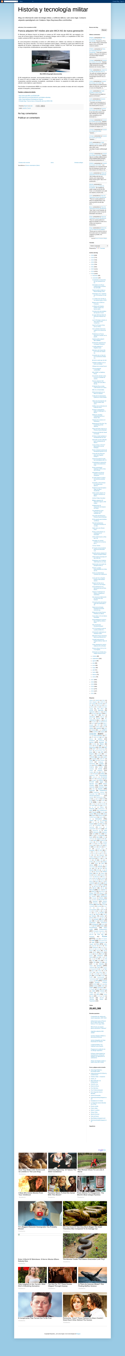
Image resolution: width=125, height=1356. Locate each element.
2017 (92, 679)
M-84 (101, 868)
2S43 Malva (100, 703)
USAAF (103, 985)
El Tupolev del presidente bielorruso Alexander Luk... (99, 549)
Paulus (98, 917)
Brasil (90, 752)
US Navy (95, 986)
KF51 (99, 852)
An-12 (90, 718)
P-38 (104, 909)
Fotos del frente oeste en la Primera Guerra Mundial (99, 429)
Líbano (96, 863)
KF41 (94, 852)
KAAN (99, 847)
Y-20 (103, 996)
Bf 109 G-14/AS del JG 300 (99, 360)
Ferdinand (104, 805)
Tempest (105, 967)
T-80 (94, 962)
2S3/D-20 (102, 702)
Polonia (102, 921)
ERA (93, 788)
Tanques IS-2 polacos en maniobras (98, 420)
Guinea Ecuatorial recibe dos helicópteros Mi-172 (99, 459)
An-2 (100, 720)
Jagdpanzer (99, 838)
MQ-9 (90, 899)
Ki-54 (102, 853)
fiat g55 (94, 807)
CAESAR (91, 757)
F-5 (106, 802)
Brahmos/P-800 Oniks (100, 750)
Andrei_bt (93, 1078)
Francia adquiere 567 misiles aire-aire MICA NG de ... (98, 382)
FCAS (98, 805)
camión (105, 757)
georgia (98, 814)
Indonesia (96, 832)
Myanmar (95, 902)
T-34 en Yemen (96, 545)
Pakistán (94, 916)
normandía (91, 906)
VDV (98, 989)
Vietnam (102, 991)
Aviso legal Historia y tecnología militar (96, 1070)
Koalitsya (91, 856)
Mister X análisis (95, 1110)
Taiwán (91, 965)
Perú (103, 919)
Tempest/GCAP (94, 969)
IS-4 (97, 835)
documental (104, 777)
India (105, 830)
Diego (91, 228)
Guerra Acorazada (95, 1095)
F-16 (90, 800)
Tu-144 (95, 973)
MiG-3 (99, 889)
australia (95, 731)
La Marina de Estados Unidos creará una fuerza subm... (98, 308)
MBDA (90, 878)
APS (98, 725)
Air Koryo (94, 713)
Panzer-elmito (94, 1106)
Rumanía (91, 936)
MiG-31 (105, 889)
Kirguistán (101, 855)
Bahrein (91, 739)
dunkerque (99, 778)
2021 (92, 266)
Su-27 (94, 952)
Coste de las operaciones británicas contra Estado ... (99, 397)
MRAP (95, 899)
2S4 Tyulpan (92, 703)
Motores (101, 898)
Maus (104, 876)
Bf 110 (103, 745)
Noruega (99, 906)
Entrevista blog (103, 787)
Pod (96, 921)
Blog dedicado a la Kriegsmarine (96, 1081)
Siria (97, 944)
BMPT (94, 748)
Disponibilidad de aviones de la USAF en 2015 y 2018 (99, 621)
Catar (90, 760)
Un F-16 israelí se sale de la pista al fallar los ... (99, 629)
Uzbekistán (100, 987)
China (96, 765)
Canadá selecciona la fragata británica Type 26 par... (99, 641)
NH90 (97, 904)
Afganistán (101, 710)
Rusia (104, 936)
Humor (102, 822)
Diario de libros (95, 1086)
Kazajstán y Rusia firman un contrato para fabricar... (98, 484)
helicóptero (98, 819)
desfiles (102, 773)
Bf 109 (96, 745)
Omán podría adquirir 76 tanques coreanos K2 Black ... (98, 494)
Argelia (91, 728)
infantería (104, 832)
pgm (90, 921)
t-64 (99, 960)
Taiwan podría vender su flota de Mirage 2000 (98, 290)
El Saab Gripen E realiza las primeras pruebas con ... (98, 479)
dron (93, 778)
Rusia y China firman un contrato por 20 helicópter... (98, 533)
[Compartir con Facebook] (42, 106)
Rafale (102, 926)
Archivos (97, 726)
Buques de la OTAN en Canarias (98, 303)
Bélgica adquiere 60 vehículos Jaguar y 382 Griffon (99, 502)
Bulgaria (91, 754)
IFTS (90, 825)
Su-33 (90, 954)
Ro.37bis (91, 932)
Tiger (105, 969)
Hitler (98, 820)
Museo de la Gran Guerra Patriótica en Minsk (99, 613)
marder (90, 876)
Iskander (102, 835)
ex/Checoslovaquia (94, 795)
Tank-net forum (95, 1116)
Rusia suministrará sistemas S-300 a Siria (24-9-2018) (99, 469)
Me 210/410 (102, 878)
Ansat (98, 723)
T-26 (106, 957)
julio (93, 663)
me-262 (96, 879)
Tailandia (101, 964)
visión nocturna (101, 992)
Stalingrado (95, 947)
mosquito (94, 898)
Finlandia (91, 808)
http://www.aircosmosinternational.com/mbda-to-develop (34, 97)
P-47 (99, 911)
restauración (103, 929)
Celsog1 (91, 60)
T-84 (100, 962)
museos (105, 901)
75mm (95, 705)
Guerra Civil (101, 815)
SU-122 (98, 949)
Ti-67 (101, 969)
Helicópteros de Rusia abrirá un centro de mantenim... (98, 474)
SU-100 (92, 949)
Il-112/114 (98, 825)
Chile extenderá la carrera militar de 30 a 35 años (99, 645)
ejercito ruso (93, 783)
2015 (92, 684)
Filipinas (102, 807)
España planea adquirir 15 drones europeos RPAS (99, 553)
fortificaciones (101, 808)
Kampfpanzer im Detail (97, 1101)
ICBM (103, 823)
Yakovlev (91, 999)
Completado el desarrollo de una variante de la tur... (99, 281)
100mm (91, 700)
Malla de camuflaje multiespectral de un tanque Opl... (98, 416)
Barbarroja (101, 740)
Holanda (104, 820)
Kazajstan (92, 850)
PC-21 (103, 917)
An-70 (93, 723)
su (106, 947)
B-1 (106, 735)
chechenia (92, 763)
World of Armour (95, 1114)
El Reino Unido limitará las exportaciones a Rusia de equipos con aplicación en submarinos (98, 1055)
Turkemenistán (100, 977)
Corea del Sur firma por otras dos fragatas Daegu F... (98, 455)
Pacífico (102, 912)
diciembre (95, 275)
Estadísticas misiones (98, 792)
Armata (93, 730)
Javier (91, 91)
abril (93, 670)
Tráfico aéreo (99, 972)
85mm (105, 705)
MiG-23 (94, 888)
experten (91, 797)
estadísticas (103, 790)
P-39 (90, 911)
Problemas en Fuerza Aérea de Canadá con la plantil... (99, 335)
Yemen (101, 999)
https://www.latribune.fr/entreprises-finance (31, 99)
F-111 (94, 798)
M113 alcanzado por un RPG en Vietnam (98, 392)
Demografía (95, 773)
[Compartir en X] (40, 106)
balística (100, 739)
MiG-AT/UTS (102, 891)
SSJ (106, 945)
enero (94, 677)
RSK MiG (100, 934)
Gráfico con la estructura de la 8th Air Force (99, 406)
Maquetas (102, 875)
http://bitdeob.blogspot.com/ (98, 1118)
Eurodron (103, 793)
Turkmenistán (92, 979)
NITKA (103, 904)
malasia (102, 873)
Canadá (94, 758)
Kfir (103, 852)
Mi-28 (105, 883)
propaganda (95, 924)
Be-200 (94, 744)
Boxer (90, 750)
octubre (94, 656)
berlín (90, 745)
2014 (92, 686)
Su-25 (105, 950)
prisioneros (104, 922)
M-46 (96, 868)
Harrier (101, 817)
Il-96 (106, 828)
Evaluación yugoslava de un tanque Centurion (99, 343)
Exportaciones (99, 797)
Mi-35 (93, 884)
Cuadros (91, 772)
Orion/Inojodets (93, 909)
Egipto (101, 782)
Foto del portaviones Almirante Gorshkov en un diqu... (99, 524)
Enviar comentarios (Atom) (33, 165)
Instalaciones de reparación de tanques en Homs (99, 507)
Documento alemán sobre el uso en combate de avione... (99, 377)
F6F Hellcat (92, 805)
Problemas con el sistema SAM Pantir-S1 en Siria (99, 561)
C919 (103, 755)
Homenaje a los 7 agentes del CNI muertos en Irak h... (99, 295)
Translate (102, 248)
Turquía (100, 979)
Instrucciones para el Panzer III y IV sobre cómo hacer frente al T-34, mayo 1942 (98, 1022)
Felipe (91, 70)
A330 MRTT (100, 708)
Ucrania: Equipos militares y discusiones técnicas (98, 1036)
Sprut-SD (94, 945)
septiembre (95, 658)
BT (96, 752)
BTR (102, 752)
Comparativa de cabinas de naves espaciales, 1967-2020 (99, 1017)
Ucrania (104, 980)
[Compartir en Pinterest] (44, 106)
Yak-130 (91, 997)
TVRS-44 (91, 980)
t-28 (92, 958)
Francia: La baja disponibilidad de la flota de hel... (99, 569)
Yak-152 (102, 997)
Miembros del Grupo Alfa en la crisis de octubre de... (98, 351)
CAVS (96, 760)
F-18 (97, 800)
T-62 (93, 960)
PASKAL (91, 37)
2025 (92, 257)
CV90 (102, 772)
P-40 (95, 911)
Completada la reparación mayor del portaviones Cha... (99, 464)
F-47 (102, 802)
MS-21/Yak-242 (103, 899)
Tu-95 (90, 977)
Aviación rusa (94, 1084)
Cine (103, 765)
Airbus (100, 713)
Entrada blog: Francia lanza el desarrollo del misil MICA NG (35, 101)
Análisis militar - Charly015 (98, 1076)
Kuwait (93, 858)
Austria (102, 731)
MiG (90, 886)
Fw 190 (103, 812)
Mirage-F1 (102, 893)
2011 (92, 693)
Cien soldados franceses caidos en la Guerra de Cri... (99, 330)
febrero (94, 674)
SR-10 (100, 945)
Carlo (90, 99)
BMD (100, 747)
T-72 (105, 960)
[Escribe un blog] (38, 106)
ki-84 (95, 855)
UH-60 (95, 984)
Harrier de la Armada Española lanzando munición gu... (98, 609)
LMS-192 (100, 865)
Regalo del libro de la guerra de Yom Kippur (98, 583)
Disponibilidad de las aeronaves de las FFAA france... (99, 588)
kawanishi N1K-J (100, 848)
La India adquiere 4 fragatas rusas (97, 347)
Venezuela (104, 989)
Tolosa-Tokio (94, 1112)
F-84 (93, 803)
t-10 (102, 957)
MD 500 (96, 878)
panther (102, 916)
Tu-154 (101, 973)
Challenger (100, 762)
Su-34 (96, 954)
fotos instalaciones (102, 810)
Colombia (91, 768)
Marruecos (97, 876)
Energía (101, 785)
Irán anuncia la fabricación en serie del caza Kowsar (99, 598)
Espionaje (92, 790)
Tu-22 (102, 975)
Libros (91, 865)
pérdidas (96, 919)
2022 (92, 264)
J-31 (104, 837)
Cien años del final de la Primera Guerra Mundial (99, 516)
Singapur (91, 944)
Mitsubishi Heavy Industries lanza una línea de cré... (99, 636)
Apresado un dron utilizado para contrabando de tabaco (99, 441)
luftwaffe (100, 866)
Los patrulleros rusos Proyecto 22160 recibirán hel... (97, 512)
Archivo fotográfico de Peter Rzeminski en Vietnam (98, 1041)
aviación (24, 108)
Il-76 (99, 828)
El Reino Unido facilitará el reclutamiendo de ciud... (99, 436)
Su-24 (98, 950)
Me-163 (91, 879)
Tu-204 (96, 975)
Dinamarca (92, 775)
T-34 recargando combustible (96, 369)
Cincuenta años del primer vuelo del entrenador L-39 (99, 603)
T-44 (101, 958)
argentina (98, 728)
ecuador (94, 780)
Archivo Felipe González (98, 498)
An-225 (94, 721)
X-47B (98, 996)
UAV (96, 980)
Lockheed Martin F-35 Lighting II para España (97, 1045)
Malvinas (95, 875)
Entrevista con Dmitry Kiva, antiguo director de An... (99, 652)
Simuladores (102, 942)
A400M (91, 710)
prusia (103, 924)
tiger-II (93, 970)
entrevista (92, 787)
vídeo (93, 991)
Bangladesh (92, 740)
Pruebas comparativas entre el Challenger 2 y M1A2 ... (99, 411)
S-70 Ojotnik (104, 938)
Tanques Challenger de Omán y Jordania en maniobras (98, 593)
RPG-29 (91, 934)
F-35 (90, 802)
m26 (102, 870)
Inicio (52, 162)
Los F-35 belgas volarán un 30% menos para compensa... (99, 321)
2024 (92, 260)
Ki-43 (94, 853)
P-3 (100, 909)
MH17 (102, 881)
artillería (104, 730)
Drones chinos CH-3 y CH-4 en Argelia (99, 649)
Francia (29, 108)
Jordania (105, 842)
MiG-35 (94, 891)
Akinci (103, 715)
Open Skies (100, 907)
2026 (92, 255)
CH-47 (91, 762)
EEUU (101, 780)
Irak (94, 834)
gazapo (91, 814)
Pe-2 (90, 919)
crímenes (99, 770)
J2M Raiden (92, 838)
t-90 (106, 962)
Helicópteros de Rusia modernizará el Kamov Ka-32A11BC (99, 286)
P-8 (90, 912)
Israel (90, 837)
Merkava (102, 879)
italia (97, 837)
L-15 (90, 860)
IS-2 (106, 834)
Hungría (91, 823)
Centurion (102, 760)
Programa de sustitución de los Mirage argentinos (98, 1049)
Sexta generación (103, 940)
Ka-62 (95, 847)
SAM (93, 940)
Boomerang (101, 748)
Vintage (91, 992)
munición (95, 901)
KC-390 (100, 850)
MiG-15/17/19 (97, 886)
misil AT (99, 894)
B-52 (103, 737)
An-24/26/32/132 (103, 721)
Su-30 (101, 952)
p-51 (103, 911)
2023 (92, 262)
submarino (100, 955)
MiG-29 (91, 889)
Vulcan (105, 994)
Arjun (105, 728)
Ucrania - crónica (101, 982)
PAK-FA (98, 914)
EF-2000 (91, 782)
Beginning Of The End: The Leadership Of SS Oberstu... (99, 425)
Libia (102, 863)
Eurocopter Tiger (93, 793)
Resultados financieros (98, 931)
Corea (100, 769)
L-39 (95, 860)
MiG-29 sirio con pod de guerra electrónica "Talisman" (98, 1027)
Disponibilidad (103, 775)
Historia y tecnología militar (53, 9)
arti (99, 730)
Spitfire (105, 944)
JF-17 (97, 842)
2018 (92, 273)
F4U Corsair (102, 803)
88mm (92, 706)
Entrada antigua (79, 162)
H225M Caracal (93, 817)
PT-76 (90, 926)
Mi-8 (102, 885)
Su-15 (103, 949)
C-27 (93, 755)
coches (101, 767)
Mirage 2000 (92, 893)
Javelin (91, 842)
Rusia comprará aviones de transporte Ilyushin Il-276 (99, 450)
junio (93, 665)
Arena (103, 726)
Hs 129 (95, 822)
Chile (90, 765)
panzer (91, 917)
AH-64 (105, 712)
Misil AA (91, 894)
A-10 (98, 706)
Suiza (97, 957)
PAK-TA (105, 914)
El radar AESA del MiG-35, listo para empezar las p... (99, 316)
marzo (94, 672)
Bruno (91, 207)
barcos (91, 742)
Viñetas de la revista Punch (99, 366)
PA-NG (95, 912)
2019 (92, 271)
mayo (94, 667)
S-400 (96, 938)
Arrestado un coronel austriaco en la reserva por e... (99, 542)
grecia (105, 814)
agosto (94, 660)
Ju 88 (93, 843)
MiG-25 (102, 888)
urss (105, 984)
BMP (105, 747)
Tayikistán (91, 967)
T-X (94, 964)
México (91, 881)
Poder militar (94, 1108)
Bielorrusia (92, 747)
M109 (97, 870)
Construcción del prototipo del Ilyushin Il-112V (99, 312)
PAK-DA (91, 914)
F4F (96, 803)
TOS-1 (91, 972)
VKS (97, 994)
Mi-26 (99, 883)
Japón (94, 840)
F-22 (103, 800)
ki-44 (98, 853)
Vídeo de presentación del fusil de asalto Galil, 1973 (99, 402)
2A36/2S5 (97, 700)
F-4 (97, 802)
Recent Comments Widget (101, 238)
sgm (93, 942)
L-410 (101, 860)
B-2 (93, 737)
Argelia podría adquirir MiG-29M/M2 (98, 339)
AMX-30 (102, 716)
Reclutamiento (93, 927)
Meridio (91, 184)
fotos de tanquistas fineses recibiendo (97, 39)
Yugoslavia (92, 1001)
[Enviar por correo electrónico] (37, 106)
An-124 (98, 718)
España (100, 789)
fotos (90, 810)
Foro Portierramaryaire (97, 1090)
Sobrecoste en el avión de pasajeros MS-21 (99, 564)
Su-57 (91, 955)
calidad (98, 757)
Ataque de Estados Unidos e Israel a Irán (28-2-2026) (98, 1061)
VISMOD (91, 994)
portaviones (92, 922)
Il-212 (100, 827)
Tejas (98, 967)
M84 (97, 873)
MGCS (97, 881)
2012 (92, 691)
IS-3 (93, 835)
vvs (92, 996)
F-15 (103, 798)
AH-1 (99, 711)
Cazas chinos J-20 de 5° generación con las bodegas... (98, 446)
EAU (105, 778)
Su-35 (102, 954)
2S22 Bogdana (93, 702)
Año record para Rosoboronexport (97, 625)
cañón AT (102, 758)
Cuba (97, 772)
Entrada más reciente (24, 162)
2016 (92, 682)
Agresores (92, 712)
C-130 (99, 754)
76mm (100, 705)
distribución (95, 777)
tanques (99, 965)
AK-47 (96, 715)
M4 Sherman (97, 871)
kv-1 (99, 858)
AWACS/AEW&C (97, 735)
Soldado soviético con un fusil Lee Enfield (99, 363)
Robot (97, 932)
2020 (92, 269)
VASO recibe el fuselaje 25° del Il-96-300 (99, 557)
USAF (91, 987)
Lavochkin (97, 861)
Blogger (78, 1334)
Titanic (99, 970)
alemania (92, 717)
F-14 (98, 798)
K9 (95, 845)
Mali (90, 875)
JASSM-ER (102, 840)
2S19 (103, 700)
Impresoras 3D (96, 830)
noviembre (95, 278)
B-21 (97, 737)
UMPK (101, 984)
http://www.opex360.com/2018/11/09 (29, 95)
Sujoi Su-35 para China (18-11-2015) (98, 325)
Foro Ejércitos (94, 1088)
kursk (105, 856)
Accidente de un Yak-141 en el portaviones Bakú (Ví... (99, 357)
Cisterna (91, 767)
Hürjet (98, 823)
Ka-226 (100, 845)
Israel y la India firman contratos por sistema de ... (99, 574)
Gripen (93, 815)
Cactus (91, 81)
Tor (104, 970)
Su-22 (91, 950)
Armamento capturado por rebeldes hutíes (99, 632)
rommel (103, 932)
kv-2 (104, 858)
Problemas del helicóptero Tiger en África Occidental (99, 489)
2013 (92, 689)
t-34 (96, 959)
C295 (97, 755)
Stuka (102, 947)
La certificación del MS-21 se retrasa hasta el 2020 (99, 299)
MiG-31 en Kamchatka (98, 390)
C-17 (106, 753)
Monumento (104, 896)
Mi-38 (97, 884)
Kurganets (98, 856)
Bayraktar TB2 (103, 742)
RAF (95, 926)
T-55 (106, 959)
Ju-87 (98, 843)
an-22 (105, 720)
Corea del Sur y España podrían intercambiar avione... (98, 579)
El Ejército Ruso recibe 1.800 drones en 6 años (99, 387)
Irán (100, 834)
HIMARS (91, 820)
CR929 (91, 770)
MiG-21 (105, 886)
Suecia (91, 957)
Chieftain (101, 763)
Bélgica (102, 744)
